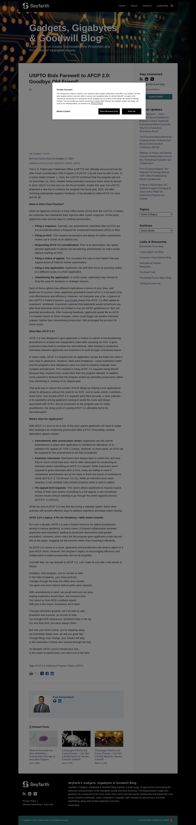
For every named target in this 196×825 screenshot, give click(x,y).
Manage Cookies (63, 111)
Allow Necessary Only (109, 111)
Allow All (131, 111)
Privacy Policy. (97, 103)
